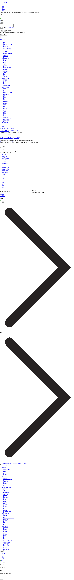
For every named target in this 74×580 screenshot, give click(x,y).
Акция (3, 126)
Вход (2, 8)
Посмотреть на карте (28, 192)
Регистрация (3, 9)
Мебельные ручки (4, 159)
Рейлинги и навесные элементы (6, 162)
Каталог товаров (2, 39)
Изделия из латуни (4, 156)
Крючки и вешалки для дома (5, 158)
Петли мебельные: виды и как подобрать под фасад (7, 141)
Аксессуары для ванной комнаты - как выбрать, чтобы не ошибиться (9, 130)
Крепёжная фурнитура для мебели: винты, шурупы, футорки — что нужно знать (11, 139)
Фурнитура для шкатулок (5, 163)
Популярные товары (4, 125)
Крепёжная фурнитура (5, 170)
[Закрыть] (3, 202)
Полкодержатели (4, 174)
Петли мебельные (4, 161)
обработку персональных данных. (9, 27)
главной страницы (7, 151)
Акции (3, 184)
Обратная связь (2, 10)
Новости (3, 5)
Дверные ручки (4, 154)
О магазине (3, 1)
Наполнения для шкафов (5, 172)
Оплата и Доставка (4, 2)
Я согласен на (7, 27)
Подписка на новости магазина (4, 131)
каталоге (19, 151)
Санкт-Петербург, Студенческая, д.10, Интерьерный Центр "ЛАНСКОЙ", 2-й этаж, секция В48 (14, 463)
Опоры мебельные (4, 160)
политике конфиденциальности (38, 574)
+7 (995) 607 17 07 (2, 196)
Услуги (3, 3)
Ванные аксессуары (4, 153)
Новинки (3, 178)
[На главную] (2, 200)
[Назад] (0, 551)
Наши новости (2, 127)
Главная (3, 182)
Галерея (3, 7)
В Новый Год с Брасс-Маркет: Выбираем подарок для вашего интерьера (9, 138)
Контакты (3, 6)
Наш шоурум (3, 186)
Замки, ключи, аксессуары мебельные (7, 155)
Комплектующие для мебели (5, 157)
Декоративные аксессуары (5, 167)
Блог (2, 4)
